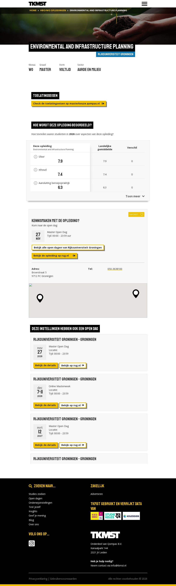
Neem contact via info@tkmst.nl (108, 565)
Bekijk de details (45, 365)
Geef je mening (37, 515)
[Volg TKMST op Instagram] (32, 545)
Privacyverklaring (38, 578)
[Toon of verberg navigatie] (143, 4)
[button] (136, 294)
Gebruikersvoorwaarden (63, 578)
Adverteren (97, 494)
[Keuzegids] (131, 515)
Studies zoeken (37, 494)
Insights (33, 511)
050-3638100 (115, 268)
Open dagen (35, 498)
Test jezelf (34, 507)
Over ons (34, 524)
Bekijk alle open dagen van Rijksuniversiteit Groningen (68, 247)
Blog (31, 520)
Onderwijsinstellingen (40, 502)
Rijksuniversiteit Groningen (115, 54)
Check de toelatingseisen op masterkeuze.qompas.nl (66, 103)
